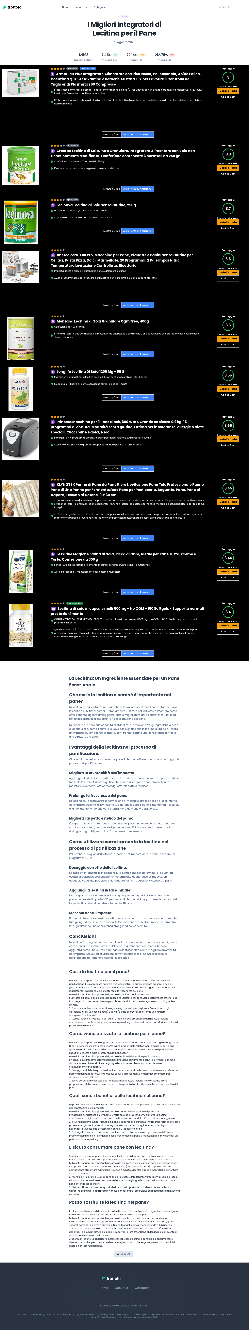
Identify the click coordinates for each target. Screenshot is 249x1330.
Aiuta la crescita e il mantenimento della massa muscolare (87, 571)
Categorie (100, 7)
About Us (81, 7)
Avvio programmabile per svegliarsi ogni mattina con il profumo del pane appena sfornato (105, 278)
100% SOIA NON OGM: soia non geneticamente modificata (86, 168)
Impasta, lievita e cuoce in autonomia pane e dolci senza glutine (90, 271)
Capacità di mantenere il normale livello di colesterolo (84, 217)
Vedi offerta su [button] (138, 134)
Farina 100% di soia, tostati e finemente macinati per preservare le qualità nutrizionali (102, 565)
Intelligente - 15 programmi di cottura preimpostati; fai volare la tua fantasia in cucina (102, 437)
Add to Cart (228, 97)
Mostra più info (111, 134)
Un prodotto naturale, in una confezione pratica (81, 210)
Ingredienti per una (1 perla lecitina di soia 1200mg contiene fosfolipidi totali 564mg (100, 377)
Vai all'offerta (228, 91)
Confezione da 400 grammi (69, 326)
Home (65, 7)
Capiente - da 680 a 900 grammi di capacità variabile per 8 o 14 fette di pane (98, 444)
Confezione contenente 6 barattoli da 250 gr (79, 161)
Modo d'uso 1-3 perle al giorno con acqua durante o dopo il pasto (90, 384)
